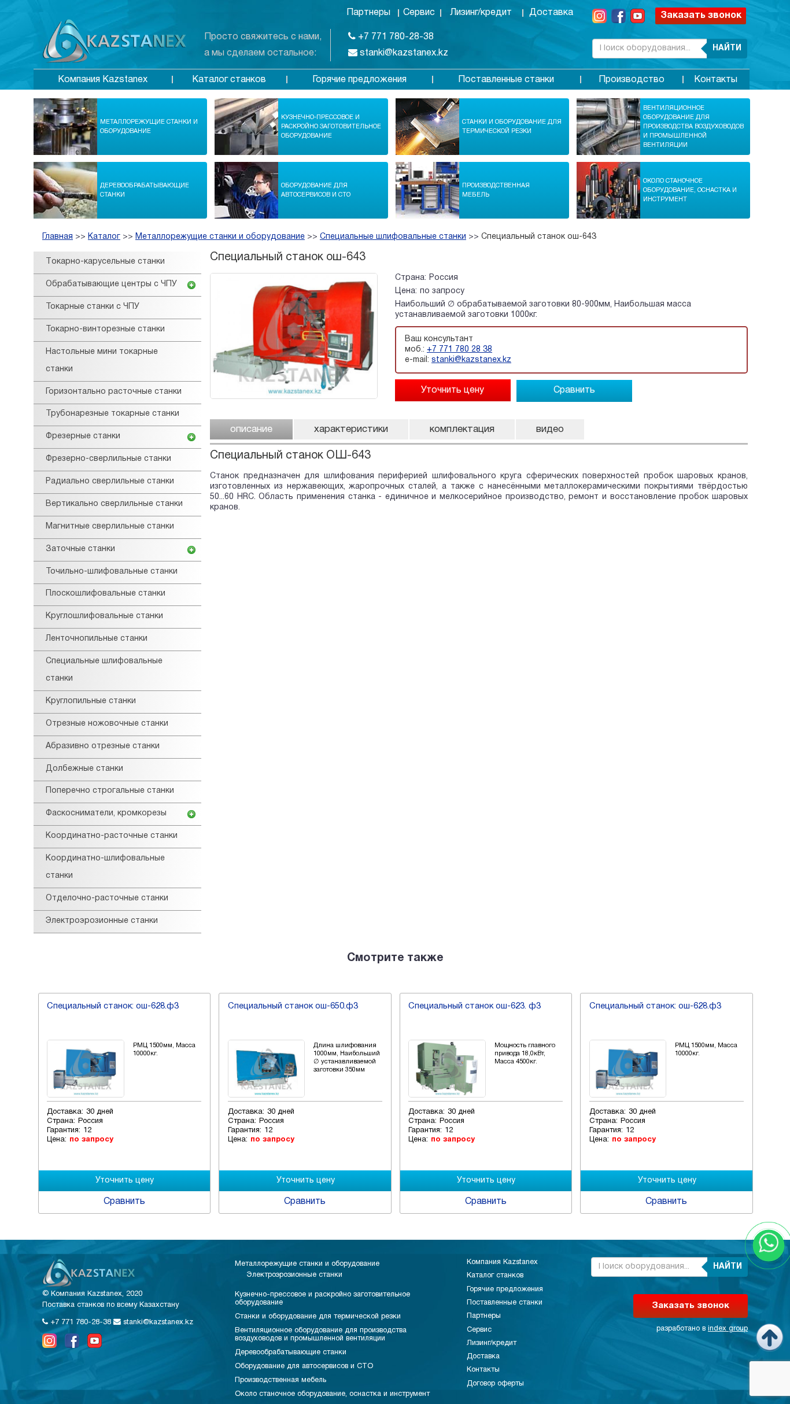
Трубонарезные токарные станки (112, 413)
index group (728, 1328)
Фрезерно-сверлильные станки (108, 459)
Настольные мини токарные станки (102, 360)
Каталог (104, 237)
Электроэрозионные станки (102, 921)
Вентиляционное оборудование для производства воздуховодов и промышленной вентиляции (693, 126)
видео (550, 429)
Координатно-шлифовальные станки (105, 867)
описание (251, 429)
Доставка (551, 13)
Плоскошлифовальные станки (105, 593)
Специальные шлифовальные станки (393, 237)
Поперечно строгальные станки (110, 791)
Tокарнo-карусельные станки (105, 261)
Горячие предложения (359, 80)
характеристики (351, 429)
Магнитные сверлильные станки (110, 526)
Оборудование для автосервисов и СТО (315, 190)
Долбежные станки (84, 769)
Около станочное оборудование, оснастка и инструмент (690, 190)
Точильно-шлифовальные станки (112, 571)
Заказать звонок (700, 16)
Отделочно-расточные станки (107, 898)
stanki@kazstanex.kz (402, 53)
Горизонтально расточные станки (114, 392)
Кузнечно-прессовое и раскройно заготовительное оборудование (331, 126)
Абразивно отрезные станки (103, 746)
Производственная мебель (496, 190)
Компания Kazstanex (102, 80)
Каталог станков (229, 80)
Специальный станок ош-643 (538, 237)
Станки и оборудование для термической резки (512, 126)
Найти (727, 48)
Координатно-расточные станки (112, 836)
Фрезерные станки (83, 436)
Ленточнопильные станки (96, 638)
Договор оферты (495, 1383)
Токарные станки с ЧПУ (92, 307)
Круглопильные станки (91, 701)
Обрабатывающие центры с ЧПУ (111, 284)
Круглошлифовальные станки (104, 616)
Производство (632, 80)
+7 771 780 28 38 (459, 349)
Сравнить (574, 390)
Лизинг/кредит (481, 13)
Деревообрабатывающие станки (144, 190)
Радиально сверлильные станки (110, 481)
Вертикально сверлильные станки (114, 504)
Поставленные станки (506, 80)
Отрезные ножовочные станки (107, 723)
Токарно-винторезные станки (105, 329)
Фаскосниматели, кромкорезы (106, 813)
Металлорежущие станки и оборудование (149, 126)
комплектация (462, 429)
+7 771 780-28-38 (395, 37)
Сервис (419, 13)
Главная (57, 237)
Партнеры (368, 13)
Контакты (715, 80)
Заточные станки (80, 549)
